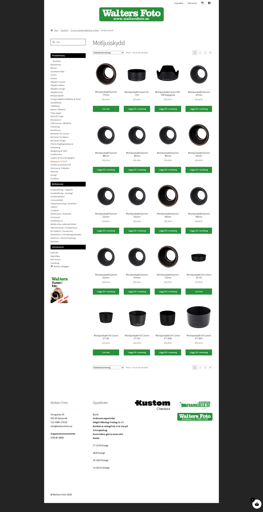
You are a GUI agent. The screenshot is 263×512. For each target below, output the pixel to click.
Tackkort (55, 210)
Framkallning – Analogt (62, 193)
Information (58, 247)
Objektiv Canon (58, 82)
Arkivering (55, 147)
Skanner (54, 171)
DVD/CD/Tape (57, 116)
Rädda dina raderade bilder (63, 224)
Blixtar (54, 68)
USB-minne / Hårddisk (61, 123)
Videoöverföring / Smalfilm (63, 203)
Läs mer (106, 108)
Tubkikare (55, 106)
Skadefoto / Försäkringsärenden (66, 234)
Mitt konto (192, 3)
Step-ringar (56, 113)
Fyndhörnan (56, 154)
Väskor (54, 78)
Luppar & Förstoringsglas (63, 157)
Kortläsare (56, 130)
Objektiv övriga (58, 88)
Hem (56, 30)
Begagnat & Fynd (59, 161)
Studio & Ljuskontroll (61, 164)
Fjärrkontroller (57, 71)
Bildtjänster (57, 184)
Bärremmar (56, 64)
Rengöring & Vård (59, 151)
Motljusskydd (57, 95)
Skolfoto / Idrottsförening (63, 238)
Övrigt (54, 175)
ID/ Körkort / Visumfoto (62, 231)
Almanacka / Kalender (61, 213)
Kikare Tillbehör (58, 109)
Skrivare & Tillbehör (60, 168)
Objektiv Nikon (58, 85)
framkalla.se (57, 220)
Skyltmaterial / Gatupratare (64, 227)
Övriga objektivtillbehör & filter (85, 30)
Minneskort (56, 119)
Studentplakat (58, 196)
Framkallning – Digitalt (62, 189)
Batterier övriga (58, 140)
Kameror (57, 61)
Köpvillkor (179, 3)
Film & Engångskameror (62, 144)
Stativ (53, 74)
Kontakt (54, 252)
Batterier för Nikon (59, 137)
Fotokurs (55, 178)
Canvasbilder (57, 200)
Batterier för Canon (60, 133)
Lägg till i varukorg (137, 108)
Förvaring (55, 126)
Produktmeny (58, 55)
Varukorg (55, 263)
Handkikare (56, 102)
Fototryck (55, 217)
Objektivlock (57, 92)
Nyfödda (55, 241)
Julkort (54, 207)
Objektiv (64, 30)
